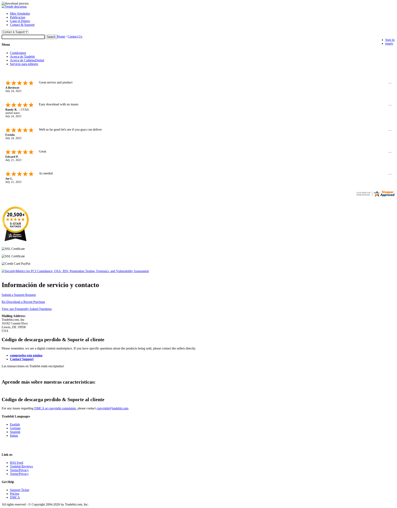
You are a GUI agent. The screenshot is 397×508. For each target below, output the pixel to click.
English (15, 424)
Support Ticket (19, 490)
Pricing (14, 493)
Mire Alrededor (20, 13)
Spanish (15, 432)
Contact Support (21, 359)
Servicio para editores (24, 64)
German (15, 428)
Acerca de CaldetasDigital (27, 60)
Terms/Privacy (19, 470)
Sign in (390, 40)
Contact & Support (22, 24)
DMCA (15, 497)
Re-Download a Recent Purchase (23, 302)
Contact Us (75, 36)
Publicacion (17, 17)
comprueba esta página (26, 355)
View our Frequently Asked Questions (27, 309)
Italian (14, 435)
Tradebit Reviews (21, 466)
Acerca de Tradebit (22, 56)
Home (61, 36)
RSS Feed (16, 462)
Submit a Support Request (19, 295)
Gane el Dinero (20, 21)
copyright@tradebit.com (112, 408)
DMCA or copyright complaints (55, 408)
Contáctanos (18, 53)
